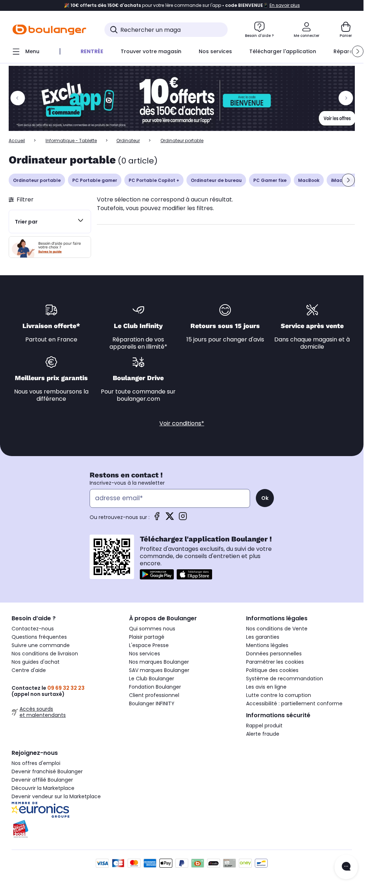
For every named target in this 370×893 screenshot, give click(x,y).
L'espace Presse (149, 645)
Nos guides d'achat (36, 662)
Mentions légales (267, 645)
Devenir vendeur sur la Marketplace (56, 796)
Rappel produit (264, 725)
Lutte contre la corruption (278, 695)
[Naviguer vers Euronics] (64, 810)
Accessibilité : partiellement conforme (294, 703)
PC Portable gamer (94, 180)
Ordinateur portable (37, 180)
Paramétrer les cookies (275, 662)
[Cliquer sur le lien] (185, 98)
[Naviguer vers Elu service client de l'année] (64, 829)
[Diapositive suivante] (348, 180)
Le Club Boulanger (151, 678)
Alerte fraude (262, 733)
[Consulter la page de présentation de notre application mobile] (157, 574)
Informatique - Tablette (71, 140)
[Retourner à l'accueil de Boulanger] (49, 30)
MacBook (308, 180)
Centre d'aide (29, 670)
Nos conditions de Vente (276, 628)
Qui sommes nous (152, 628)
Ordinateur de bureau (216, 180)
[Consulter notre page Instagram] (182, 518)
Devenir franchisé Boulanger (47, 771)
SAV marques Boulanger (159, 670)
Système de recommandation (284, 678)
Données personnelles (274, 653)
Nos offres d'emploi (36, 763)
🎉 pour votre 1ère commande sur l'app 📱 (182, 5)
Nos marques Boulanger (159, 662)
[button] (357, 51)
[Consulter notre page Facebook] (156, 518)
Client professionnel (154, 695)
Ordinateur (128, 140)
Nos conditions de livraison (45, 653)
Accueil (17, 140)
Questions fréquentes (39, 637)
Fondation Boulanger (155, 686)
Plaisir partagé (146, 637)
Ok (264, 498)
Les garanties (262, 637)
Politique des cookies (272, 670)
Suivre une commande (41, 645)
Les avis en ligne (266, 686)
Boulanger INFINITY (152, 703)
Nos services (144, 653)
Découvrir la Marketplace (43, 788)
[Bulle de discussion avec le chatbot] (346, 867)
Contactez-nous (33, 628)
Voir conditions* (181, 423)
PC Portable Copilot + (154, 180)
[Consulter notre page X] (169, 518)
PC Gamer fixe (270, 180)
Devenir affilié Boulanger (42, 779)
